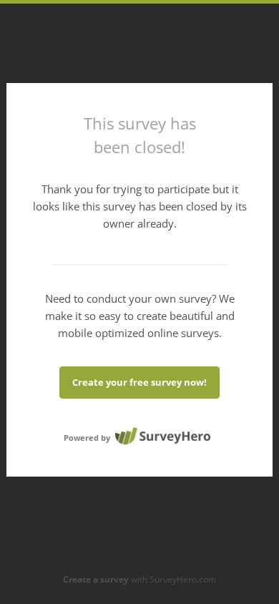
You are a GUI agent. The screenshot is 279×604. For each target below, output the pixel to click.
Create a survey (96, 579)
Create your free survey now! (139, 382)
